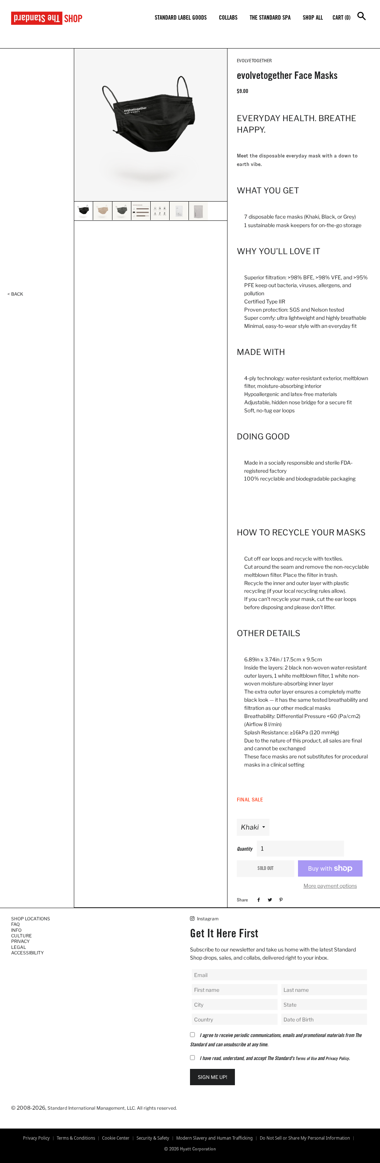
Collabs (228, 18)
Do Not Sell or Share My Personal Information (305, 1138)
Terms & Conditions (76, 1138)
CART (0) (341, 18)
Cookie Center (116, 1138)
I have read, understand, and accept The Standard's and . (275, 1058)
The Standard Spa (270, 18)
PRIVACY (20, 941)
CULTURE (21, 935)
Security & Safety (153, 1138)
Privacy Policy (337, 1059)
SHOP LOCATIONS (30, 918)
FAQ (15, 924)
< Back (15, 294)
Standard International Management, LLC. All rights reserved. (112, 1108)
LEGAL (18, 947)
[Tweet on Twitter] (269, 899)
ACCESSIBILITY (27, 953)
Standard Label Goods (181, 18)
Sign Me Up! (212, 1077)
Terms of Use (306, 1059)
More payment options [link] (330, 886)
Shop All (313, 18)
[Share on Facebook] (258, 899)
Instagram (207, 918)
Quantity (244, 849)
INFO (16, 930)
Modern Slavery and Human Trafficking (214, 1138)
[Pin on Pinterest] (280, 899)
